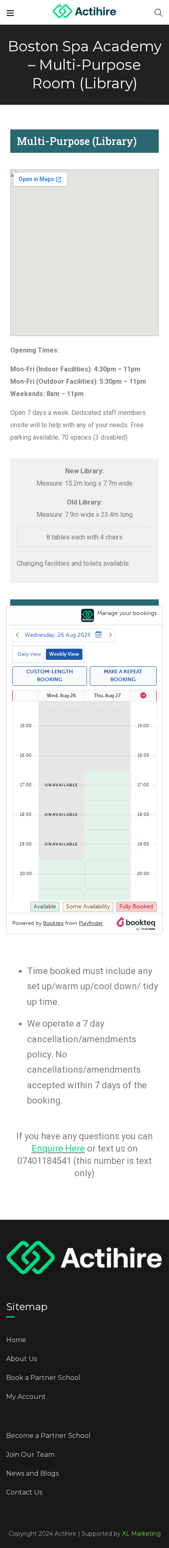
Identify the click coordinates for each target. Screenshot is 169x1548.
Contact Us (24, 1492)
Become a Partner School (48, 1436)
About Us (21, 1359)
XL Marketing (141, 1533)
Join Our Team (30, 1454)
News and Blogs (32, 1473)
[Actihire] (84, 12)
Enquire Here (58, 1148)
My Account (26, 1397)
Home (16, 1340)
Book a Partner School (43, 1378)
